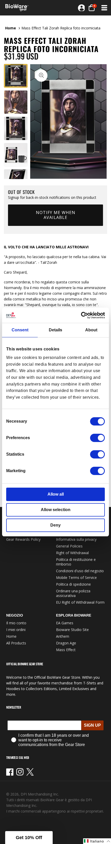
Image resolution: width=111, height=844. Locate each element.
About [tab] (91, 330)
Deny (55, 525)
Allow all (55, 494)
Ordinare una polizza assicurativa (73, 593)
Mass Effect (66, 649)
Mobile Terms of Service (76, 577)
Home (10, 28)
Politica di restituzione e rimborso (76, 562)
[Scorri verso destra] (16, 175)
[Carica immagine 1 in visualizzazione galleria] (16, 76)
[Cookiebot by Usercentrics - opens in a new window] (82, 315)
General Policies (69, 546)
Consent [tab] (20, 330)
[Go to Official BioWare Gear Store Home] (18, 7)
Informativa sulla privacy (76, 539)
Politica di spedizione (73, 584)
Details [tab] (55, 330)
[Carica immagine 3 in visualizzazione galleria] (16, 128)
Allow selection (55, 509)
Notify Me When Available (55, 215)
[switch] (97, 438)
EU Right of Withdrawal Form (80, 602)
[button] (91, 7)
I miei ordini (16, 629)
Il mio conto (16, 622)
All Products (16, 643)
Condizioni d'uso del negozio (80, 570)
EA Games (64, 622)
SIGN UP (92, 725)
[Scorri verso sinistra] (16, 68)
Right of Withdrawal (72, 552)
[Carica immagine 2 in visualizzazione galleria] (16, 102)
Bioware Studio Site (72, 629)
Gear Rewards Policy (23, 539)
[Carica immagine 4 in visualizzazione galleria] (16, 155)
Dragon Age (66, 643)
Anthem (62, 636)
